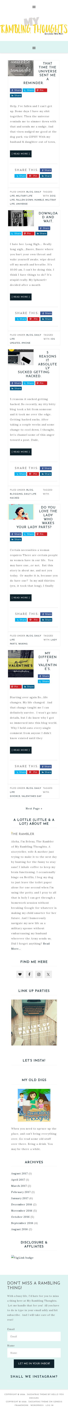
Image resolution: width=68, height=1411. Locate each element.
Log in (49, 1405)
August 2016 (19, 1229)
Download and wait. (48, 217)
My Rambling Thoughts (34, 26)
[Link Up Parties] (34, 1022)
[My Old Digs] (34, 1105)
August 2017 (19, 1173)
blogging (16, 494)
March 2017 (19, 1186)
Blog (29, 192)
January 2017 (19, 1198)
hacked (14, 498)
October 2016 (20, 1216)
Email (11, 1329)
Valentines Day (32, 796)
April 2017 (18, 1179)
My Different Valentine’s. (47, 661)
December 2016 (21, 1204)
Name (11, 1345)
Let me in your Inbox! (34, 1363)
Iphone (26, 343)
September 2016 (22, 1223)
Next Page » (34, 808)
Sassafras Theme (37, 1394)
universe (22, 204)
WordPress (37, 1405)
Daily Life (30, 494)
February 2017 (21, 1192)
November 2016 (21, 1210)
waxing (23, 644)
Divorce (15, 796)
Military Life (24, 196)
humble (39, 200)
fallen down (24, 200)
